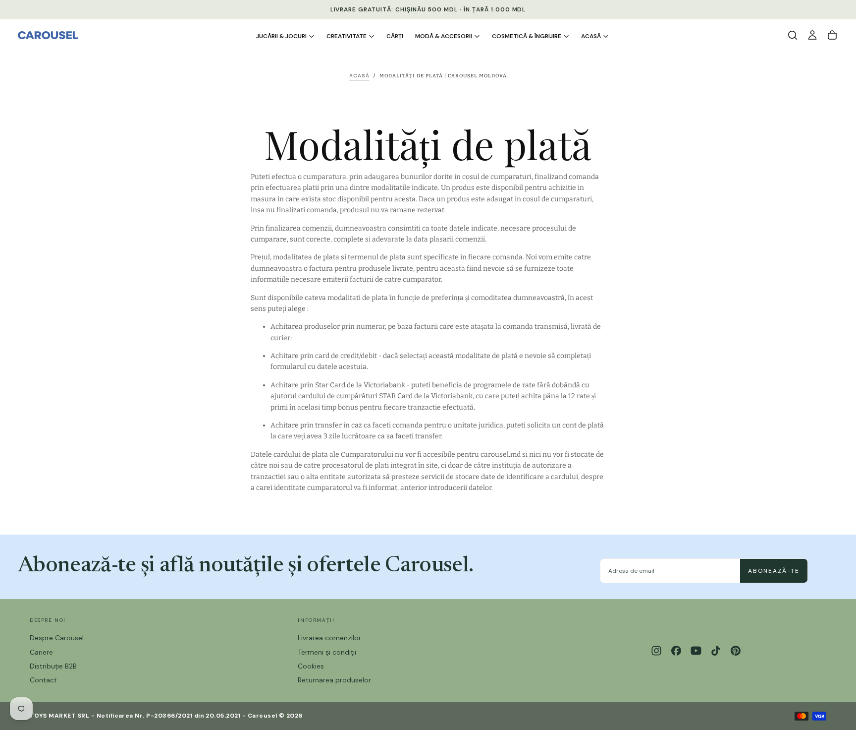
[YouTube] (696, 651)
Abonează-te (774, 571)
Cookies (311, 666)
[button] (793, 35)
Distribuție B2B (53, 666)
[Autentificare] (812, 35)
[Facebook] (676, 651)
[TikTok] (716, 651)
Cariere (41, 652)
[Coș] (832, 35)
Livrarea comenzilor (329, 637)
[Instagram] (656, 651)
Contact (43, 679)
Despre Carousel (57, 637)
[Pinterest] (736, 651)
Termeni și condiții (327, 652)
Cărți (394, 36)
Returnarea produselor (334, 679)
